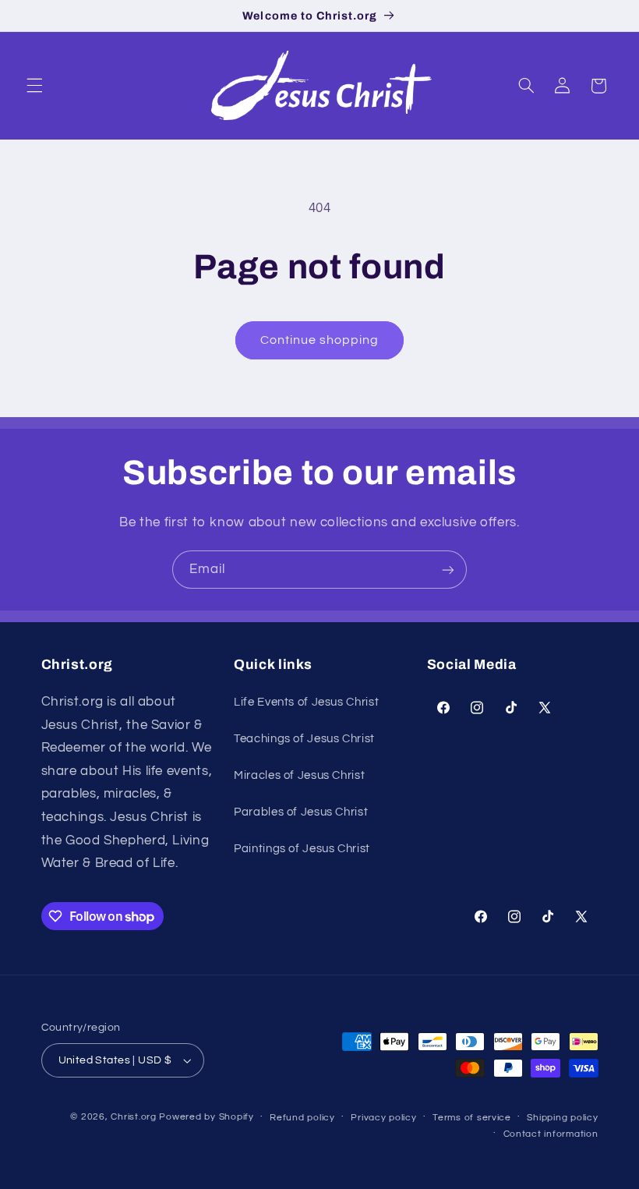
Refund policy (302, 1117)
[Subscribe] (448, 569)
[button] (34, 86)
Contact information (550, 1134)
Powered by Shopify (206, 1117)
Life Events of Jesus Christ (306, 702)
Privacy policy (383, 1117)
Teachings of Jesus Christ (304, 739)
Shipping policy (562, 1117)
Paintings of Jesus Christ (302, 849)
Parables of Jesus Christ (301, 812)
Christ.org (133, 1117)
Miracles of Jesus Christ (299, 775)
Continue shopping (320, 340)
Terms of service (471, 1117)
